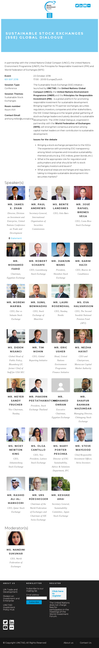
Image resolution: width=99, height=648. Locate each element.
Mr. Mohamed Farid (16, 265)
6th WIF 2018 (11, 79)
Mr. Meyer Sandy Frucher (16, 400)
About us (68, 643)
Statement (16, 238)
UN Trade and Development (10, 590)
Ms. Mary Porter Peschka (60, 450)
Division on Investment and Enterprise (11, 598)
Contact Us (85, 643)
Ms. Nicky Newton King (16, 450)
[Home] (49, 4)
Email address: (32, 595)
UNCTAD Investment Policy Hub (9, 607)
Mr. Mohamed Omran (60, 400)
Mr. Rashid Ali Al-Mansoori (15, 499)
